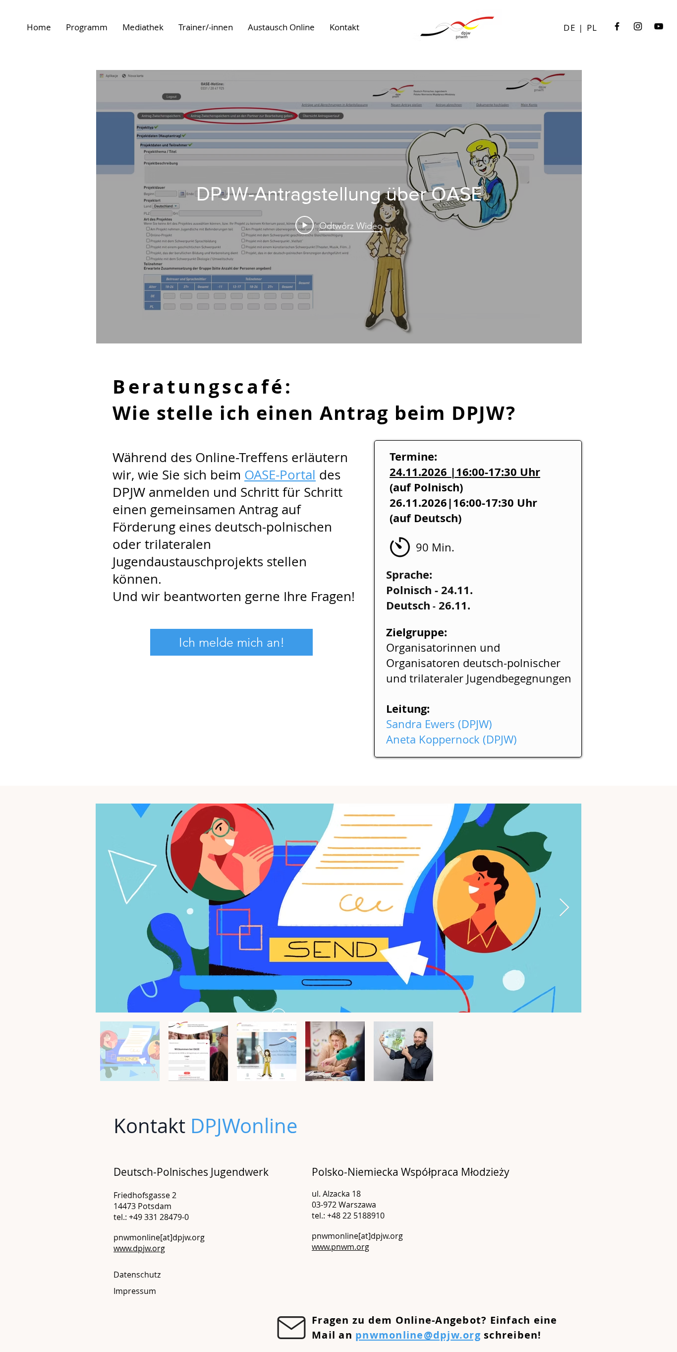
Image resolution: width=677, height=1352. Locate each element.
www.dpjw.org (139, 1248)
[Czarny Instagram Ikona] (637, 26)
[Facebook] (617, 26)
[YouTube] (658, 26)
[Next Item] (564, 908)
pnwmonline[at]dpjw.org (159, 1237)
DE (569, 27)
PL (592, 27)
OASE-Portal (280, 474)
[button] (134, 1291)
